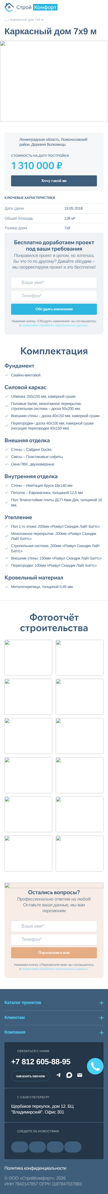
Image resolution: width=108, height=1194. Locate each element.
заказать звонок (30, 1075)
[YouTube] (37, 1147)
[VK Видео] (72, 1147)
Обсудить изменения (54, 308)
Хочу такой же (54, 180)
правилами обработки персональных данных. (55, 325)
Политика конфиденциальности (35, 1168)
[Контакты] (91, 7)
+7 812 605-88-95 (40, 1061)
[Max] (69, 1076)
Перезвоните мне (54, 952)
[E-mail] (80, 1076)
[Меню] (100, 7)
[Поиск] (81, 7)
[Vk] (19, 1147)
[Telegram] (59, 1076)
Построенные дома (5, 20)
